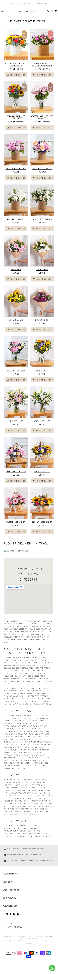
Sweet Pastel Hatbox (42, 168)
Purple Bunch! (42, 320)
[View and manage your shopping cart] (55, 11)
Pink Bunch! (16, 270)
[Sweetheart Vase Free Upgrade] (42, 97)
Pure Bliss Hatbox (16, 219)
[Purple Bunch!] (42, 301)
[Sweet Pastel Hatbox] (42, 150)
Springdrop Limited (24, 936)
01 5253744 (28, 579)
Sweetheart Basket (15, 522)
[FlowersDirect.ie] (29, 11)
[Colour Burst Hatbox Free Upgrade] (16, 44)
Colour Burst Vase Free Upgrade (16, 117)
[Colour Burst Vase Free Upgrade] (16, 97)
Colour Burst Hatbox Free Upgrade (15, 64)
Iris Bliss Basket (42, 471)
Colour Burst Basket (42, 522)
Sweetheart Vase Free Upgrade (42, 117)
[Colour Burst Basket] (42, 503)
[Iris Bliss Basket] (42, 452)
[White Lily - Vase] (42, 402)
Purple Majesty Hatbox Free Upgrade (42, 64)
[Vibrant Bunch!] (16, 301)
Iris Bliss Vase (42, 370)
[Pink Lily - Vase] (16, 402)
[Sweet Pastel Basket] (16, 452)
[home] (52, 11)
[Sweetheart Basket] (16, 503)
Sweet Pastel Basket (16, 471)
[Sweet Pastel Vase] (16, 352)
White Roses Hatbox (42, 219)
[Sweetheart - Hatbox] (16, 150)
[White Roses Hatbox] (42, 200)
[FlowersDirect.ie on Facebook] (10, 914)
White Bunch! (42, 270)
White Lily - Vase (42, 421)
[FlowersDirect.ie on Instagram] (14, 914)
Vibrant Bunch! (16, 320)
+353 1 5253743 (14, 927)
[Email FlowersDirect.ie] (18, 914)
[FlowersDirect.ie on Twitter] (7, 914)
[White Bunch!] (42, 250)
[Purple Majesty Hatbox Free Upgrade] (42, 44)
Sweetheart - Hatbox (16, 168)
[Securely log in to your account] (48, 11)
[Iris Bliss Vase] (42, 352)
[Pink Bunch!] (16, 250)
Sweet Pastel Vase (16, 370)
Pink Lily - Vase (16, 421)
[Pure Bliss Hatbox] (16, 200)
